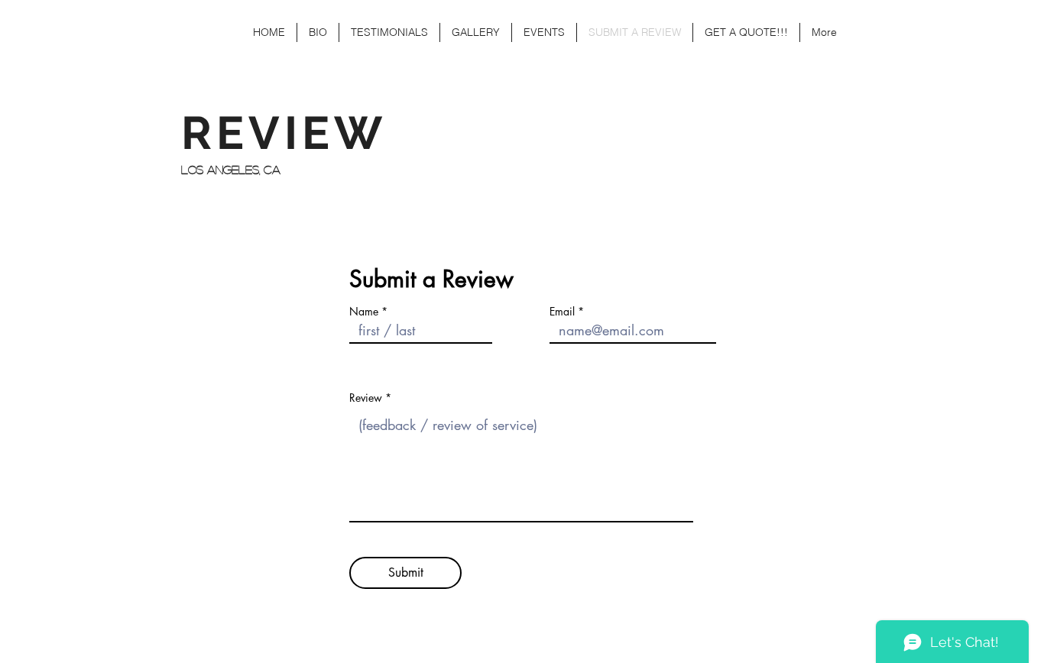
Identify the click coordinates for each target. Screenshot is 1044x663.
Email (562, 311)
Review (365, 398)
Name (363, 311)
